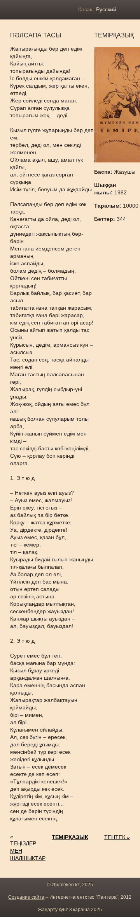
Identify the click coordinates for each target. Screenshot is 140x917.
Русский (106, 9)
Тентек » (117, 837)
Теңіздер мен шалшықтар (28, 850)
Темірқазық (70, 837)
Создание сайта (26, 897)
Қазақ (85, 9)
